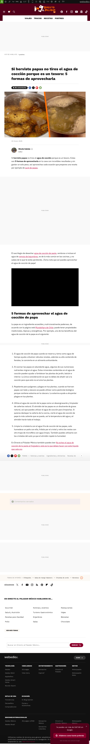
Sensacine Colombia (42, 728)
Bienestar (65, 617)
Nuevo (9, 11)
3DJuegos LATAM (28, 721)
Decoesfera (9, 703)
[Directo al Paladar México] (45, 9)
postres (21, 54)
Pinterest (61, 11)
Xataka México (10, 721)
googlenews (81, 11)
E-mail (40, 87)
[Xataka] (2, 2)
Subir (78, 657)
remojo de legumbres (28, 256)
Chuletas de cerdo (62, 578)
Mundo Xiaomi (10, 686)
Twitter (33, 87)
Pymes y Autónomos (26, 704)
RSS (37, 584)
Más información (28, 741)
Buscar (14, 11)
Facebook (66, 11)
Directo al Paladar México (61, 722)
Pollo (7, 622)
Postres (59, 18)
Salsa (35, 622)
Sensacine (42, 669)
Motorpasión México (76, 722)
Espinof (41, 673)
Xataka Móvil (9, 673)
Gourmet (9, 608)
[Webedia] (11, 657)
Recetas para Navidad (14, 617)
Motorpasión (76, 669)
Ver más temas (12, 630)
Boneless (75, 578)
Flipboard (37, 87)
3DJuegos (25, 669)
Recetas (48, 18)
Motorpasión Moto (76, 674)
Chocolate (65, 622)
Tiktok (86, 11)
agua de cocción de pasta (45, 253)
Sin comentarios (20, 87)
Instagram (71, 11)
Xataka (7, 669)
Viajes (28, 18)
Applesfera (9, 676)
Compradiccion (10, 707)
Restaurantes (66, 608)
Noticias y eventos (37, 456)
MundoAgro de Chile (44, 327)
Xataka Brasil (10, 724)
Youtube (76, 11)
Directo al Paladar (59, 671)
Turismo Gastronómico (43, 612)
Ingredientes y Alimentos (56, 456)
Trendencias (9, 700)
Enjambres (37, 617)
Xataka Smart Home (10, 681)
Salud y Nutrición (12, 612)
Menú (4, 11)
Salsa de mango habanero (44, 578)
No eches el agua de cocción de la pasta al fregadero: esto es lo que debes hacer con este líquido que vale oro (44, 445)
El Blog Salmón (27, 700)
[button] (25, 149)
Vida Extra (26, 673)
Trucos (38, 18)
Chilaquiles (27, 578)
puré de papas (31, 168)
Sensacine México (42, 722)
